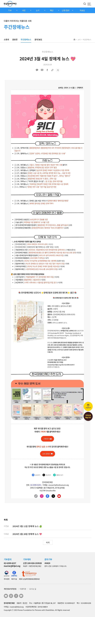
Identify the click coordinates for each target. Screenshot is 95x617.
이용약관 (23, 589)
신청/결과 (65, 10)
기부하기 (88, 408)
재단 (51, 10)
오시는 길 (32, 589)
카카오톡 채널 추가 (88, 416)
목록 (48, 542)
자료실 (82, 10)
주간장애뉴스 (26, 39)
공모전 (14, 39)
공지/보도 (38, 39)
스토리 (6, 39)
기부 (10, 10)
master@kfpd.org (12, 565)
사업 (23, 10)
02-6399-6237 (10, 563)
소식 (37, 10)
